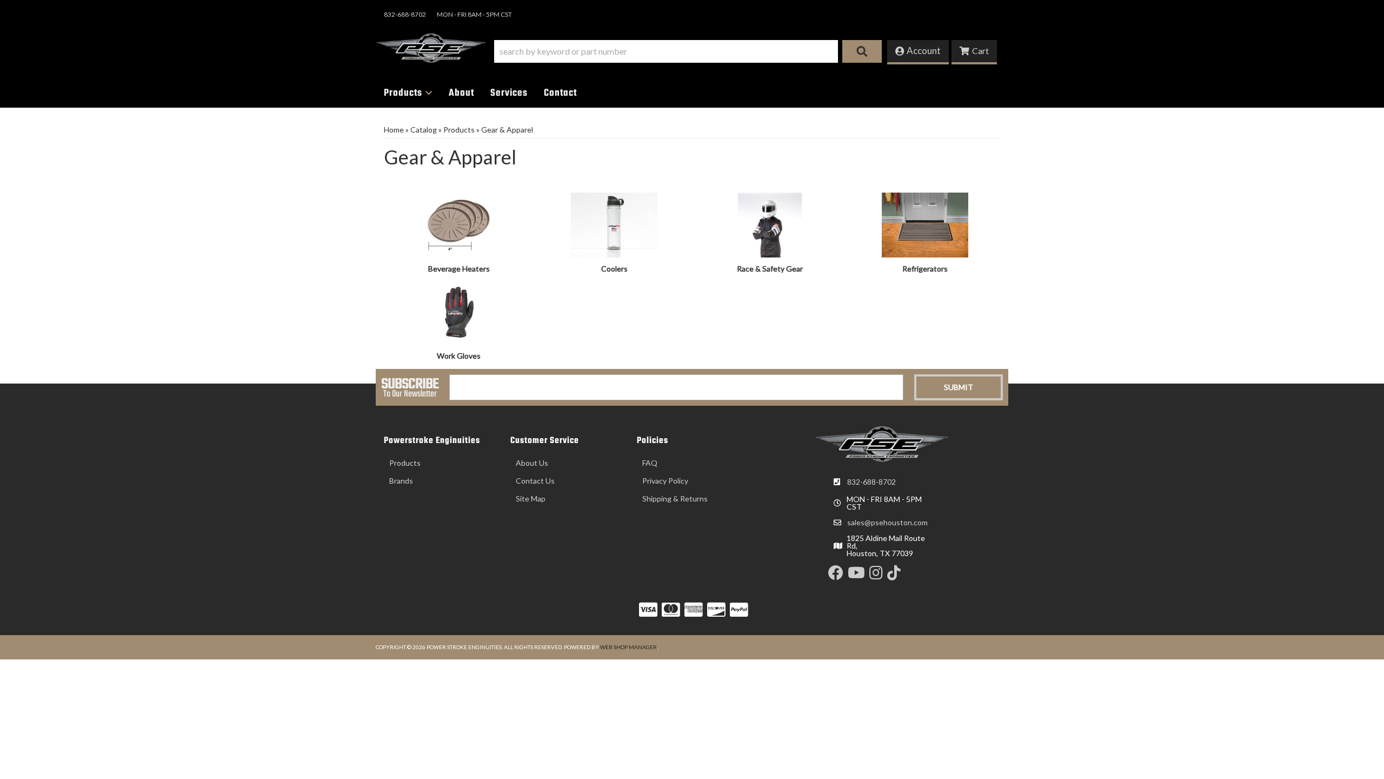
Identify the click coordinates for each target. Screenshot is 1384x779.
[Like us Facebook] (835, 575)
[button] (688, 51)
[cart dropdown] (974, 52)
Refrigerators (925, 268)
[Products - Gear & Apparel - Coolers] (615, 223)
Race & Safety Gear (770, 268)
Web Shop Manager (628, 647)
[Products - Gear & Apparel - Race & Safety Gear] (770, 223)
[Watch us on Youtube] (856, 575)
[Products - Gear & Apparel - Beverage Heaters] (459, 223)
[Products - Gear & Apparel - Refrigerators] (925, 223)
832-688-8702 (871, 481)
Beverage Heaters (459, 268)
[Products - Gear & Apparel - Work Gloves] (459, 310)
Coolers (614, 268)
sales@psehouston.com (887, 522)
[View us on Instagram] (876, 575)
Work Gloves (459, 355)
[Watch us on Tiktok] (894, 575)
